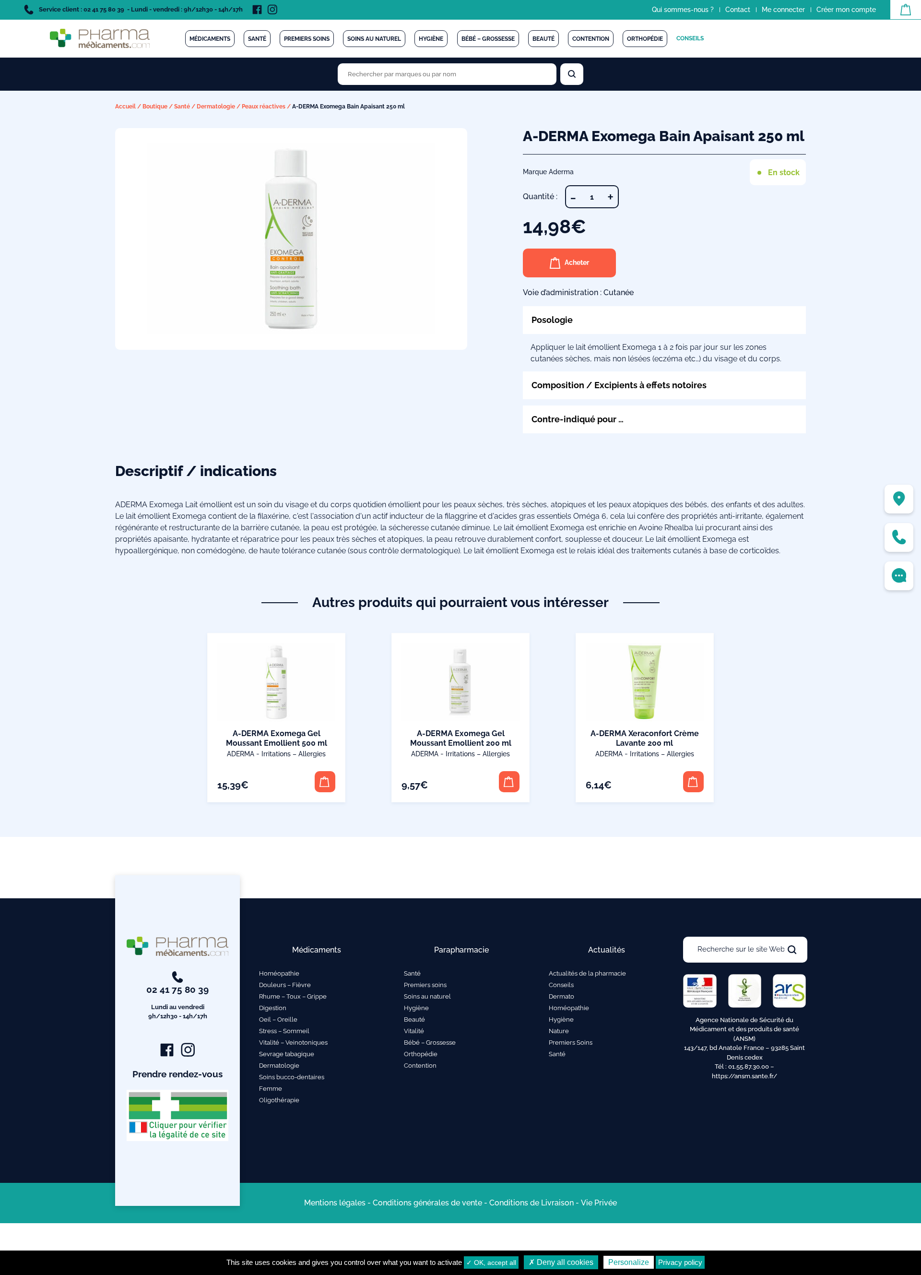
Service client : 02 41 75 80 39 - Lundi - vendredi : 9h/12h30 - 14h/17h (140, 9)
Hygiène (431, 39)
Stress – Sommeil (284, 1031)
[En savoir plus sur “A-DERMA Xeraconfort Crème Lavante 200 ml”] (693, 781)
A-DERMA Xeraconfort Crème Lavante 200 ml (644, 738)
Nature (559, 1031)
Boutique (154, 106)
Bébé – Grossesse (488, 39)
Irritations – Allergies (293, 754)
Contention (590, 39)
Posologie (552, 320)
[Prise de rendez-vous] (899, 575)
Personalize (628, 1262)
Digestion (272, 1008)
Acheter (577, 262)
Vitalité (414, 1031)
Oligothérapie (279, 1100)
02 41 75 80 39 (177, 1002)
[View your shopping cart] (905, 9)
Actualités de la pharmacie (587, 973)
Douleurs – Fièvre (285, 985)
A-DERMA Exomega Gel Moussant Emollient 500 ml (276, 738)
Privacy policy (680, 1262)
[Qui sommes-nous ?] (899, 499)
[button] (325, 781)
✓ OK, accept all (491, 1262)
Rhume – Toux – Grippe (293, 996)
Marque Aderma (548, 172)
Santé (257, 39)
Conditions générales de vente (427, 1202)
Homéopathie (279, 973)
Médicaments (209, 39)
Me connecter (783, 9)
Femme (270, 1088)
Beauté (543, 39)
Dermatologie (216, 106)
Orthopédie (645, 39)
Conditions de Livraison (531, 1202)
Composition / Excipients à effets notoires (619, 385)
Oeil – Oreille (278, 1019)
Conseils (690, 38)
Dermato (561, 996)
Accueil (125, 106)
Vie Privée (599, 1202)
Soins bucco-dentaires (291, 1077)
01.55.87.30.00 (748, 1066)
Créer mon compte (846, 9)
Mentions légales (335, 1202)
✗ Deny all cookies (561, 1262)
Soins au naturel (374, 39)
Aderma (240, 754)
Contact (737, 9)
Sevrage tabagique (286, 1054)
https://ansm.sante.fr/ (744, 1076)
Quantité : (540, 196)
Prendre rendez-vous (177, 1074)
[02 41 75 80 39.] (899, 537)
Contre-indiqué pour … (577, 419)
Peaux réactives (263, 106)
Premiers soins (307, 39)
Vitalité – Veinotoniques (293, 1042)
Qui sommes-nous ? (683, 9)
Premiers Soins (570, 1042)
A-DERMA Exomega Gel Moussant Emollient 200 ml (460, 738)
